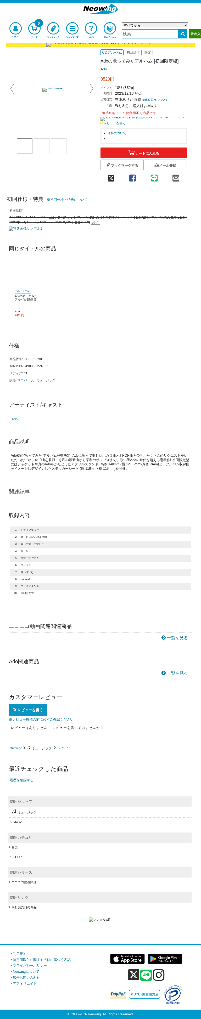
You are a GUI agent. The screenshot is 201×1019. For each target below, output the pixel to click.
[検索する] (182, 33)
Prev (12, 88)
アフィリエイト (25, 984)
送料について (117, 133)
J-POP (63, 748)
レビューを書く (115, 123)
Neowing (15, 748)
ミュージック (41, 748)
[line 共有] (154, 176)
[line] (146, 976)
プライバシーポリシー (30, 965)
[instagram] (159, 975)
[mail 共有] (176, 176)
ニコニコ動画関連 (24, 882)
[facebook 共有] (132, 176)
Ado (103, 69)
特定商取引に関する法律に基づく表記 (42, 960)
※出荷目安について (155, 99)
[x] (133, 975)
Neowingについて (26, 971)
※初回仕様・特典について (67, 200)
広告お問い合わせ (26, 978)
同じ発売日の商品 (24, 907)
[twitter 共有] (110, 176)
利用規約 (19, 954)
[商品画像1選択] (24, 146)
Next (91, 88)
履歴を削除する (22, 780)
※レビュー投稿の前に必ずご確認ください (41, 719)
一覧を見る (177, 638)
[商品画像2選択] (58, 146)
